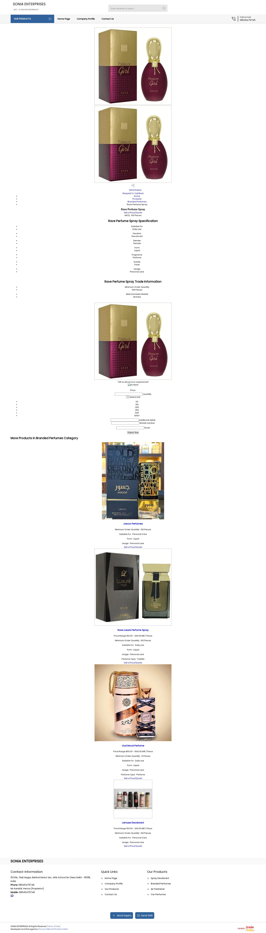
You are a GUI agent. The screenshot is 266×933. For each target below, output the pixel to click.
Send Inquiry (135, 190)
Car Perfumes (158, 894)
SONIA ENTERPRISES (29, 6)
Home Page (64, 18)
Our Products (22, 19)
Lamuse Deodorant (133, 822)
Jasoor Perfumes (133, 523)
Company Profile (86, 18)
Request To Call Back (133, 193)
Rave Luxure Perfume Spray (133, 630)
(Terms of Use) (53, 926)
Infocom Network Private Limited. (53, 929)
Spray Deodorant (160, 878)
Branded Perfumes (137, 201)
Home (137, 196)
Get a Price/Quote (133, 212)
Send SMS (147, 915)
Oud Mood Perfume (133, 745)
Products (137, 199)
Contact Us (108, 18)
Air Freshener (158, 889)
